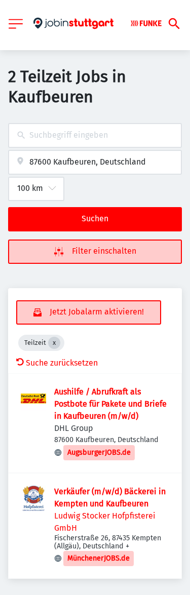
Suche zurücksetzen (62, 363)
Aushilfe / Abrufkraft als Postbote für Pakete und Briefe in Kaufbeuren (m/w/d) (110, 404)
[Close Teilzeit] (54, 343)
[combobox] (95, 135)
